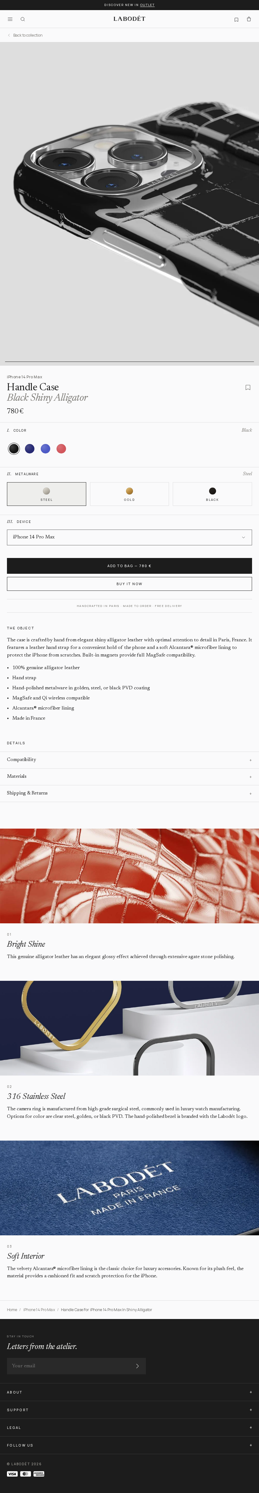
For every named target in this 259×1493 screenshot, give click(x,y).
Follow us (20, 1445)
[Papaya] (61, 448)
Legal (14, 1427)
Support (18, 1410)
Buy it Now (129, 583)
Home (12, 1309)
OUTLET (147, 5)
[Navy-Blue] (29, 448)
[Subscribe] (137, 1366)
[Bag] (249, 19)
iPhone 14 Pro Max (39, 1309)
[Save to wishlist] (248, 387)
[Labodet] (129, 18)
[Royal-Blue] (45, 448)
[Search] (22, 19)
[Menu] (10, 19)
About (15, 1392)
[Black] (14, 448)
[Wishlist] (236, 19)
